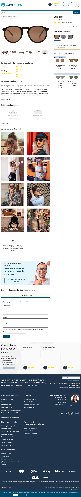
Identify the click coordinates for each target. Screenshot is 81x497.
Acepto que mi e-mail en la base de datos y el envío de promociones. (66, 384)
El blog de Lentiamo (6, 459)
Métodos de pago (6, 404)
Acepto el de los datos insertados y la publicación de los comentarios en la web (25, 331)
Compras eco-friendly (7, 445)
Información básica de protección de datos (69, 387)
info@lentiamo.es (61, 404)
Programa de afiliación (7, 439)
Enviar (6, 337)
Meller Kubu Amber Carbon (73, 82)
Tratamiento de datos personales (10, 417)
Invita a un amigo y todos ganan (10, 431)
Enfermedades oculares (30, 428)
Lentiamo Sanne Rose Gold (60, 65)
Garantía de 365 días (29, 402)
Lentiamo (14, 16)
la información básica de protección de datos (16, 333)
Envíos (3, 402)
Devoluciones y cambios (30, 399)
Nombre (5, 317)
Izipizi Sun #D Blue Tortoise (60, 82)
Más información (7, 495)
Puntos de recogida (6, 407)
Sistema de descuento (7, 434)
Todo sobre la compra (7, 399)
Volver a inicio (4, 487)
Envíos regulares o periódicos (9, 426)
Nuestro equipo (5, 456)
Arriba (10, 487)
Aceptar (16, 495)
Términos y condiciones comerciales (11, 410)
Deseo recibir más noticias (72, 380)
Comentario (6, 305)
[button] (5, 52)
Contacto (3, 464)
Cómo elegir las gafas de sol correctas (16, 280)
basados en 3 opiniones (66, 22)
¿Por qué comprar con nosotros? (10, 462)
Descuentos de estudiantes (8, 437)
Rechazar (23, 495)
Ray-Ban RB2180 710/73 (73, 65)
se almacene (61, 383)
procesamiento (13, 329)
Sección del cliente (29, 407)
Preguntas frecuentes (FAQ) (31, 404)
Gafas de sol (7, 16)
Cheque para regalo (6, 442)
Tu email (5, 323)
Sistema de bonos (6, 428)
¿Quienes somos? (6, 453)
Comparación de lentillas (30, 433)
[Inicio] (1, 16)
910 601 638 (62, 402)
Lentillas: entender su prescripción (33, 431)
